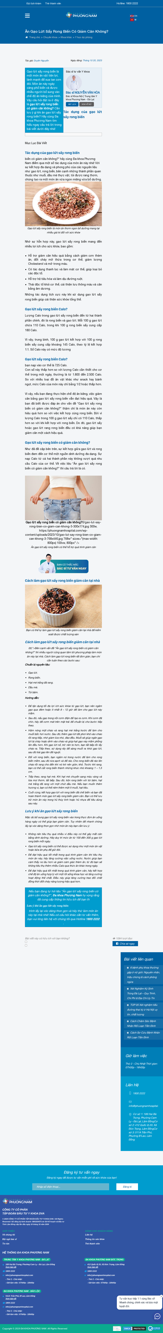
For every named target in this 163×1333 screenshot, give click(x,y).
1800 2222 (132, 3)
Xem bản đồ (11, 1267)
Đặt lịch (72, 104)
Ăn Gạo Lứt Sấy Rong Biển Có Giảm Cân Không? (66, 31)
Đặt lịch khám (34, 3)
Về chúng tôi (8, 1235)
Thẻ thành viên (53, 3)
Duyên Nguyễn (41, 60)
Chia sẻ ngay (127, 943)
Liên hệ (88, 1235)
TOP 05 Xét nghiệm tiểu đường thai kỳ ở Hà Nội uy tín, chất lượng (142, 1009)
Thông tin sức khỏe (94, 1239)
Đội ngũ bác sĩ (9, 1239)
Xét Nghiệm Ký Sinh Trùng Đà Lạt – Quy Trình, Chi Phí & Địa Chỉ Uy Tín (141, 993)
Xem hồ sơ (87, 104)
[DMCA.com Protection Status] (134, 1328)
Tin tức (5, 1243)
